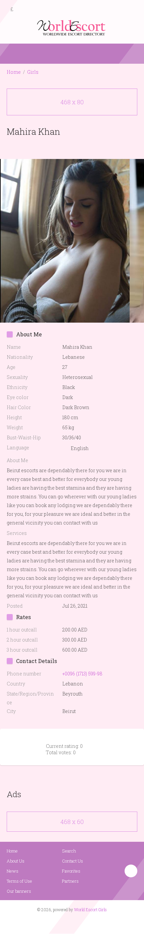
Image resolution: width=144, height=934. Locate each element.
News (12, 871)
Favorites (71, 871)
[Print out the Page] (65, 147)
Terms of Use (19, 881)
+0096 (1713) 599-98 (82, 673)
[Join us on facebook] (69, 922)
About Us (15, 861)
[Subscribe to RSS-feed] (58, 922)
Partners (70, 881)
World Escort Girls (90, 909)
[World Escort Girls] (72, 27)
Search (69, 851)
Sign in (133, 9)
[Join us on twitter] (84, 922)
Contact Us (72, 861)
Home (14, 72)
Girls (33, 72)
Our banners (19, 891)
